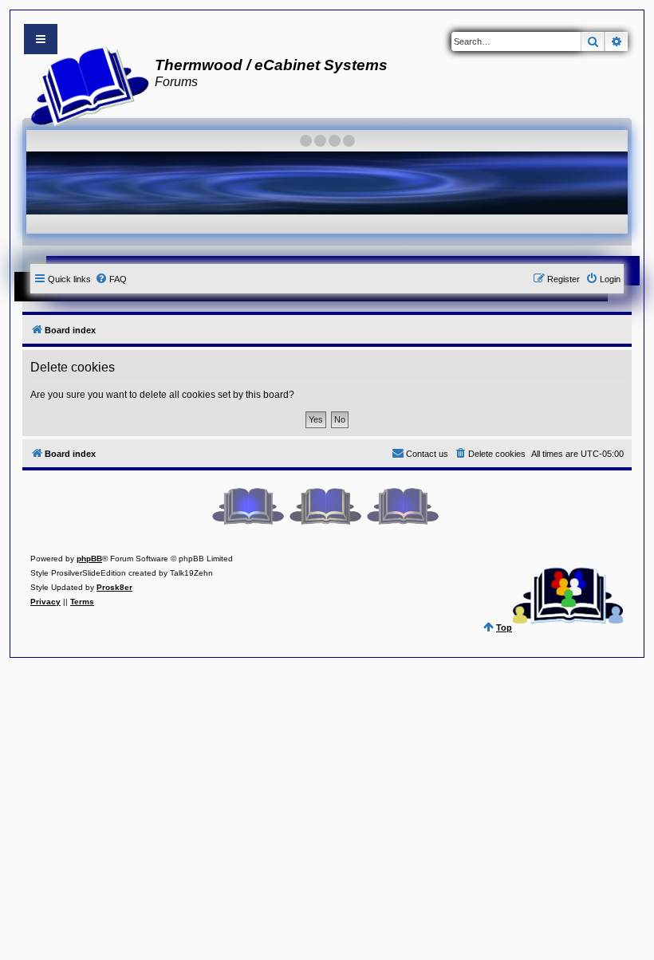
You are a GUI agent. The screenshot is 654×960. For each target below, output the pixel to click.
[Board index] (85, 84)
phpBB (89, 558)
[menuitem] (111, 279)
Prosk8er (114, 587)
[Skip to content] (40, 39)
